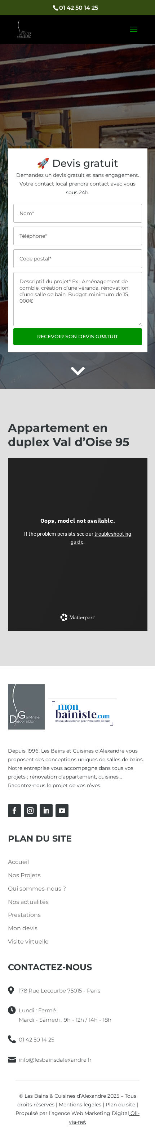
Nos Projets (24, 875)
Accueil (18, 862)
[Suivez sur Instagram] (30, 810)
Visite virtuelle (28, 941)
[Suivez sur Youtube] (62, 810)
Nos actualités (28, 902)
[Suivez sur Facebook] (14, 810)
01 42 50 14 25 (78, 7)
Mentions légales (80, 1104)
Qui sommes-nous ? (37, 888)
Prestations (24, 914)
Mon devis (22, 928)
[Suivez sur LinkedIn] (46, 810)
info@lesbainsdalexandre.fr (55, 1059)
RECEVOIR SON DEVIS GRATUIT (77, 336)
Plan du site (120, 1104)
